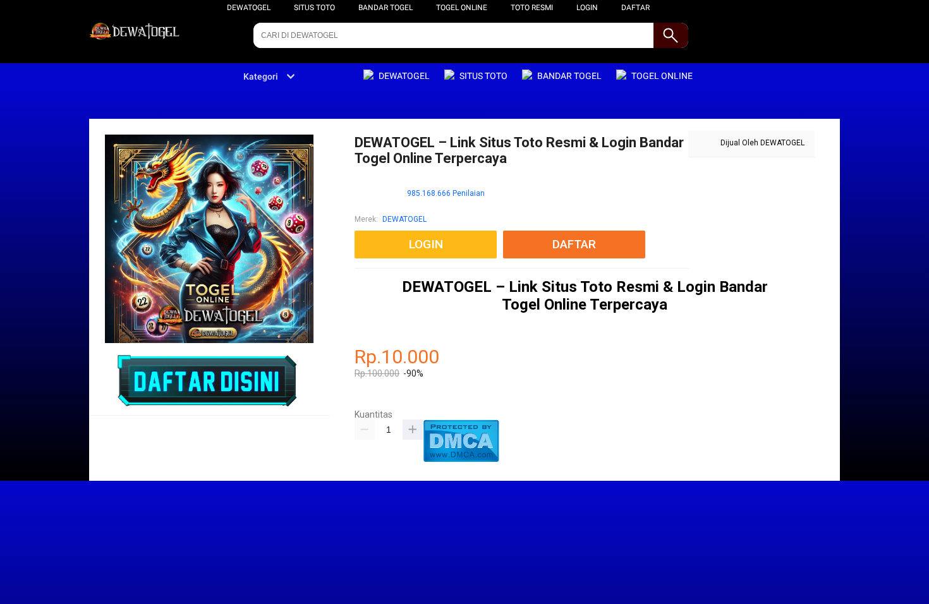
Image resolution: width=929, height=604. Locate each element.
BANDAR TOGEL (385, 7)
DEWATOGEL (248, 7)
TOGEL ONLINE (461, 7)
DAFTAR (635, 7)
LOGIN (587, 7)
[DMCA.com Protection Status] (461, 459)
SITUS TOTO (314, 7)
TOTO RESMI (532, 7)
